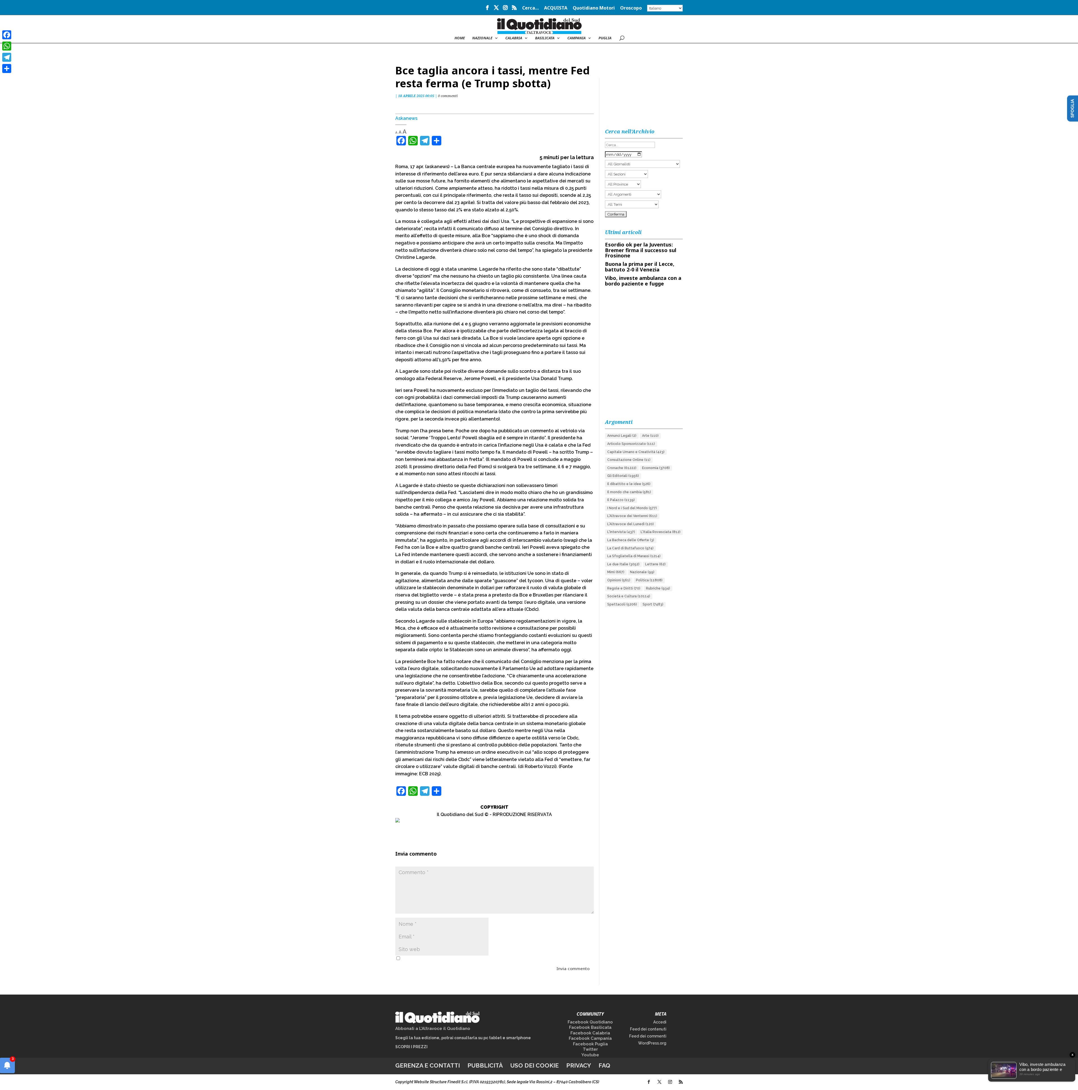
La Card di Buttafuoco (630, 548)
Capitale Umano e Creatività (635, 452)
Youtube (590, 1054)
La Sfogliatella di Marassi (634, 556)
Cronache (621, 468)
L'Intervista (621, 532)
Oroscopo (631, 8)
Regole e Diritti (623, 588)
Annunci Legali (621, 436)
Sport (653, 604)
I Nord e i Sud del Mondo (632, 508)
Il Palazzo (621, 500)
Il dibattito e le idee (628, 484)
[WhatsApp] (6, 46)
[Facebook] (6, 34)
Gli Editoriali (623, 476)
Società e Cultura (628, 596)
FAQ (604, 1065)
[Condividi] (6, 68)
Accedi (659, 1022)
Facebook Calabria (590, 1033)
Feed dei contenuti (648, 1029)
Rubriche (658, 588)
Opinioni (618, 580)
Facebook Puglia (590, 1043)
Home (460, 38)
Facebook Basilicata (590, 1027)
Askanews (406, 118)
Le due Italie (623, 564)
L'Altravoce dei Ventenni (632, 516)
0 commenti (448, 95)
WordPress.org (652, 1043)
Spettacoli (622, 604)
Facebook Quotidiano (590, 1022)
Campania (576, 38)
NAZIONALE (482, 38)
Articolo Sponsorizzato (631, 444)
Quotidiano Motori (594, 8)
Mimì (615, 572)
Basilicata (544, 38)
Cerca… (530, 8)
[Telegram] (6, 57)
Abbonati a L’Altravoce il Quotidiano (432, 1028)
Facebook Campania (590, 1038)
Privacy (578, 1065)
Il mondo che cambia (629, 492)
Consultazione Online (628, 460)
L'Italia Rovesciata (660, 532)
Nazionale (642, 572)
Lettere (655, 564)
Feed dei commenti (647, 1036)
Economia (656, 468)
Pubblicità (485, 1065)
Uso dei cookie (534, 1065)
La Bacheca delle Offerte (630, 540)
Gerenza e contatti (427, 1065)
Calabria (513, 38)
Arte (650, 436)
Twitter (590, 1049)
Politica (649, 580)
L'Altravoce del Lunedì (630, 524)
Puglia (605, 38)
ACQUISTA (555, 8)
